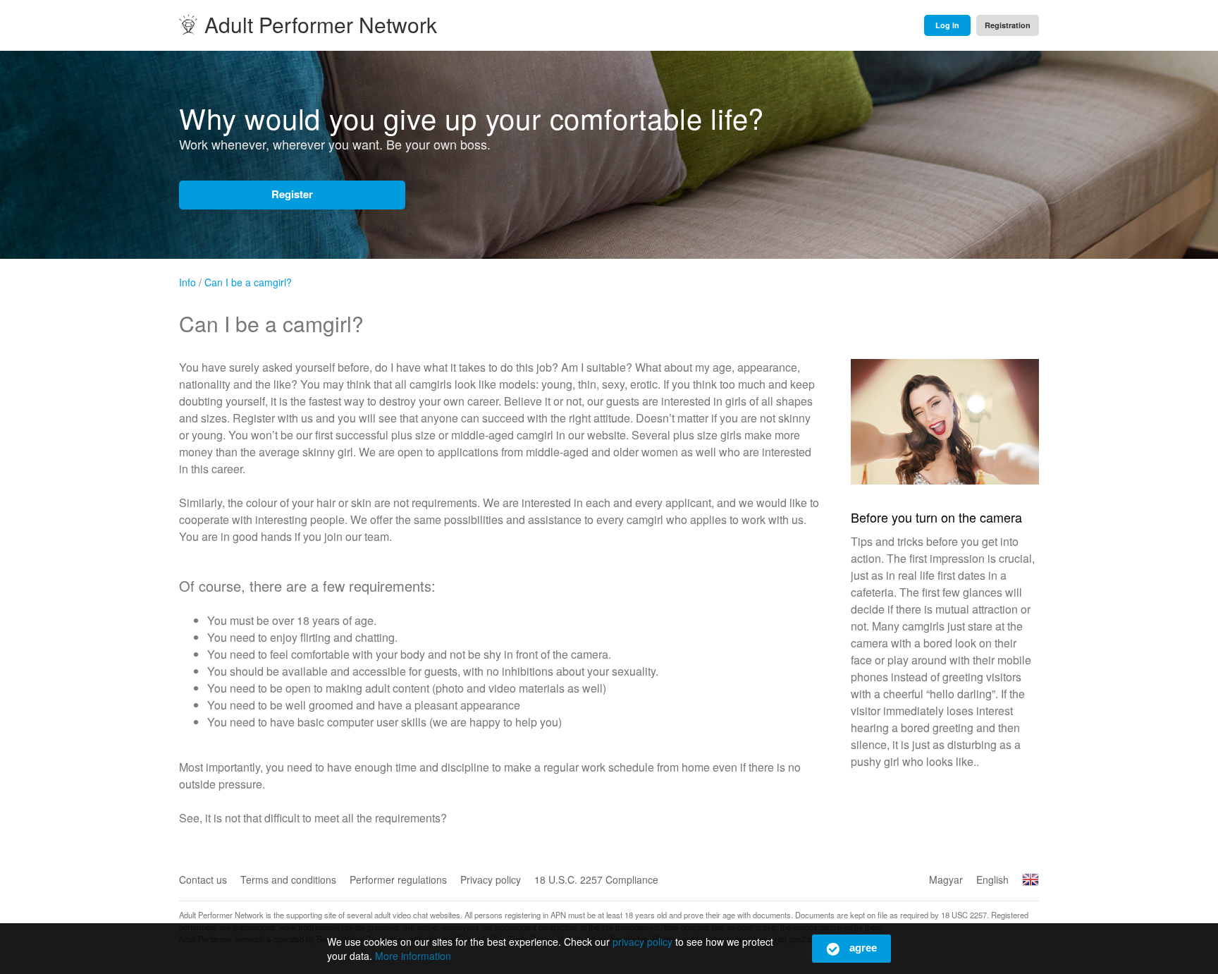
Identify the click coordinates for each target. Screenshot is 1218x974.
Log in (947, 25)
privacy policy (642, 942)
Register (292, 194)
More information (413, 956)
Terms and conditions (288, 879)
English (992, 879)
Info (944, 444)
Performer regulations (398, 879)
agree (862, 948)
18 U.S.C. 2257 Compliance (596, 879)
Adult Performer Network (320, 24)
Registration (1008, 25)
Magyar (946, 879)
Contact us (203, 879)
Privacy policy (490, 879)
